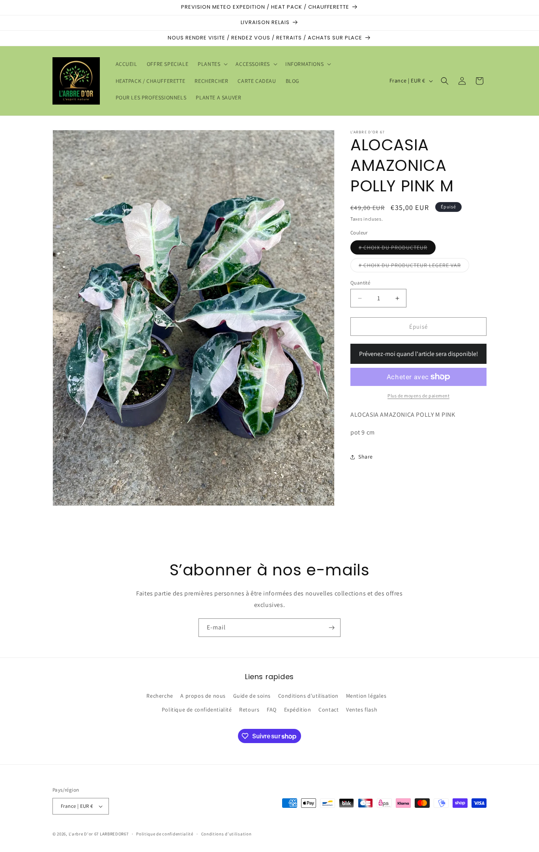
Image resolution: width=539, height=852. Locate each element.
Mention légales (366, 696)
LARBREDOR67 (114, 834)
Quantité (360, 282)
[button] (212, 64)
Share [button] (365, 456)
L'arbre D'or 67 (84, 834)
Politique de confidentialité (197, 709)
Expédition (297, 709)
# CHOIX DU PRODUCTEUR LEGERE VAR (414, 266)
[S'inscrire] (331, 627)
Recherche (159, 696)
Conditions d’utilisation (226, 833)
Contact (328, 709)
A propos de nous (203, 696)
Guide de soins (252, 696)
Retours (249, 709)
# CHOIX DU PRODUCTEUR (397, 249)
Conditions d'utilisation (308, 696)
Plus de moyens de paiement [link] (418, 396)
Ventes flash (361, 709)
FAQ (272, 709)
